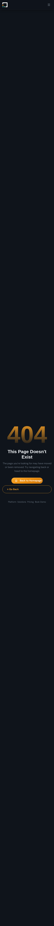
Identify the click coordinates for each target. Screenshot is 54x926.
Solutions (21, 502)
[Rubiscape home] (5, 4)
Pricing (30, 502)
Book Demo (40, 502)
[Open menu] (49, 4)
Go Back (14, 489)
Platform (12, 502)
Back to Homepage (31, 480)
